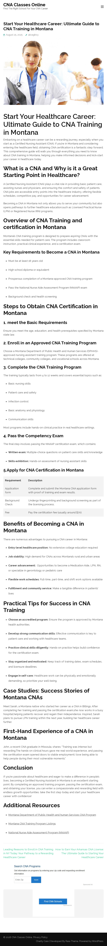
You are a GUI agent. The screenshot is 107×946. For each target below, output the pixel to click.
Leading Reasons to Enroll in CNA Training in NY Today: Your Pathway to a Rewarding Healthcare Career (28, 853)
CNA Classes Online (24, 4)
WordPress (97, 941)
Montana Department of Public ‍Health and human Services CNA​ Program (52, 814)
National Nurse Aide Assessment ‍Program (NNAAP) (38, 832)
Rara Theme (71, 941)
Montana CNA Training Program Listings (32, 823)
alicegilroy (33, 34)
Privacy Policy (40, 937)
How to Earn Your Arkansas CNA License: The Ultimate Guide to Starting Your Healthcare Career (79, 853)
